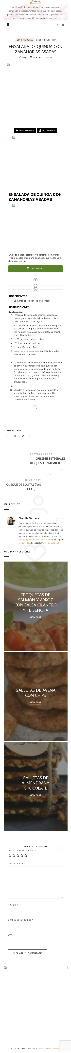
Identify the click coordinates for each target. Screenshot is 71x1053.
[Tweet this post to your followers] (15, 436)
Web (10, 935)
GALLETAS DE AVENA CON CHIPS (35, 692)
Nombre (13, 905)
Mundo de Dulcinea (50, 543)
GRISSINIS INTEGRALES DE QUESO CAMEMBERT (36, 459)
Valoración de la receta (22, 850)
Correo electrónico (20, 920)
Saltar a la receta (26, 130)
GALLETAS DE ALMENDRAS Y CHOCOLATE (35, 783)
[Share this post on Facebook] (7, 436)
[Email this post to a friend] (30, 436)
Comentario (15, 864)
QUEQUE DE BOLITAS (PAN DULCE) (36, 486)
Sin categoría (25, 40)
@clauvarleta (24, 543)
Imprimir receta (48, 130)
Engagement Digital (49, 1048)
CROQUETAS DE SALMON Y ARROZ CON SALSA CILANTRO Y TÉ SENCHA (35, 602)
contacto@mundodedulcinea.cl (32, 539)
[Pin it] (23, 436)
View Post (35, 617)
